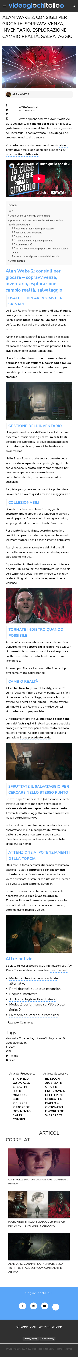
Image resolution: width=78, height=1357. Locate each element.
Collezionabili (23, 236)
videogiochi (13, 1043)
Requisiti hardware (23, 994)
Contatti (44, 1326)
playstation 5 (56, 1038)
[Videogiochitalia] (36, 6)
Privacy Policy (30, 1338)
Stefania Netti (31, 107)
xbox (23, 1043)
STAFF (33, 1326)
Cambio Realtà (24, 244)
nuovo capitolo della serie (22, 154)
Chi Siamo (22, 1326)
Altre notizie (17, 260)
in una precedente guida (35, 738)
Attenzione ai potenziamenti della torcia (37, 256)
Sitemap (57, 1326)
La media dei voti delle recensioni (34, 1015)
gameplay (28, 1038)
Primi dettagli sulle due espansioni (35, 989)
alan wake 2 (13, 1038)
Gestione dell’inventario (29, 232)
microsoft (41, 1038)
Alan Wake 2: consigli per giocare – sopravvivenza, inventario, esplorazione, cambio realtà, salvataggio (35, 220)
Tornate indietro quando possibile (34, 240)
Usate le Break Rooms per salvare (35, 228)
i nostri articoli (58, 970)
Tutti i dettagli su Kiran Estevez (33, 999)
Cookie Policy (47, 1338)
